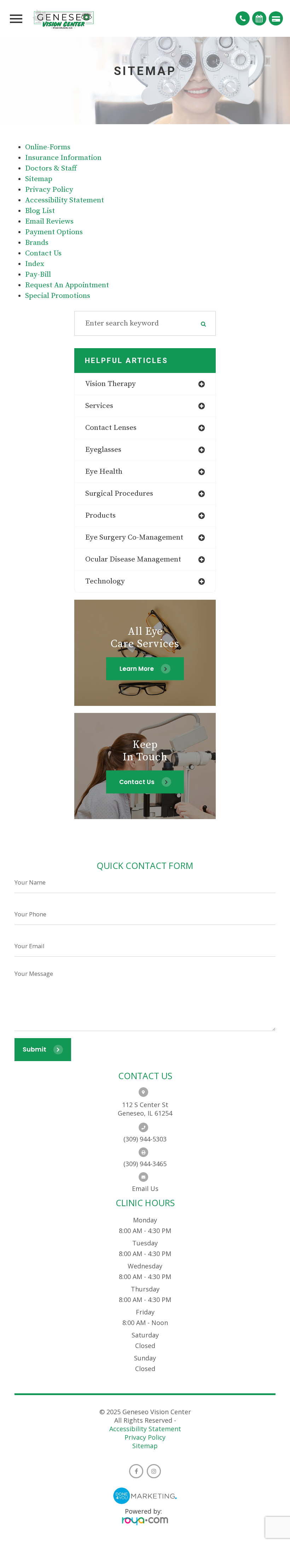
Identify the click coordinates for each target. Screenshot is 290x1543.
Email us (145, 1188)
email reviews (49, 221)
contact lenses (111, 427)
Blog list (40, 210)
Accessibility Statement (145, 1428)
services (99, 405)
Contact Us (43, 253)
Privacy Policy (145, 1437)
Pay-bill (38, 274)
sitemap (38, 179)
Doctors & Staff (51, 168)
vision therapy (110, 383)
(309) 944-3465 (145, 1164)
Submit (34, 1049)
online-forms (47, 147)
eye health (103, 471)
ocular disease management (133, 559)
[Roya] (145, 1522)
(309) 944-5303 (145, 1139)
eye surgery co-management (134, 537)
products (100, 515)
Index (34, 264)
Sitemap (145, 1445)
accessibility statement (64, 200)
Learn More (137, 668)
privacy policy (49, 189)
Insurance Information (63, 157)
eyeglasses (103, 449)
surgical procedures (119, 493)
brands (36, 242)
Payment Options (54, 232)
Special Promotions (57, 295)
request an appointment (67, 285)
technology (105, 581)
